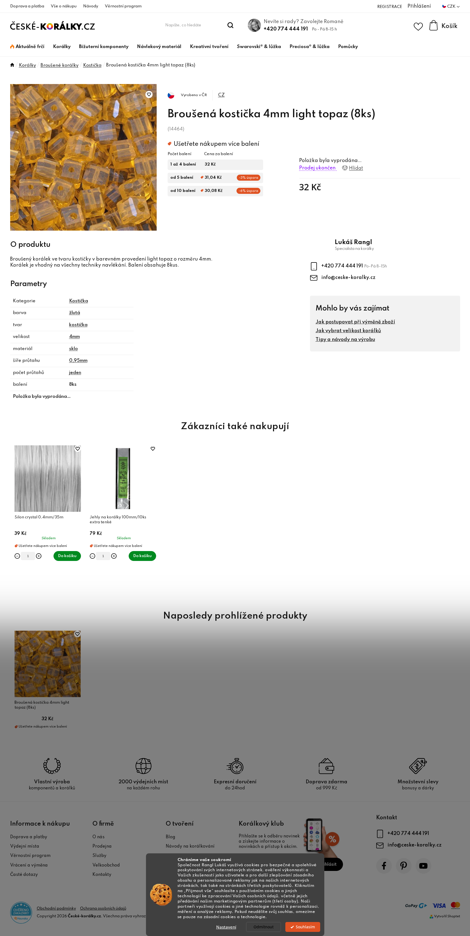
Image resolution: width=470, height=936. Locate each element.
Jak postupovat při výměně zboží (355, 322)
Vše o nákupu (64, 6)
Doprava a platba (27, 6)
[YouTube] (423, 866)
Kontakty (101, 875)
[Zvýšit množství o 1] (38, 556)
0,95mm (78, 360)
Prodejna (102, 846)
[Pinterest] (404, 866)
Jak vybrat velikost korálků (348, 330)
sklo (73, 349)
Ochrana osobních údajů (103, 908)
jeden (75, 372)
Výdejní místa (24, 846)
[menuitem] (27, 47)
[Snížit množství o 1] (17, 556)
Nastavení (226, 927)
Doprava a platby (28, 837)
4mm (74, 336)
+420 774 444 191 (286, 29)
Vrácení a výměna (29, 865)
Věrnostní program (123, 6)
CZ (221, 95)
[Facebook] (384, 866)
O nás (98, 837)
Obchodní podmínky (56, 908)
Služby (99, 856)
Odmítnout (264, 926)
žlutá (74, 313)
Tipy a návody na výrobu (345, 339)
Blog (170, 837)
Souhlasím (305, 926)
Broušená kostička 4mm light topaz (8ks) (42, 705)
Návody (90, 6)
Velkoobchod (106, 865)
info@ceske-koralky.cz (348, 277)
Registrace (389, 7)
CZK (451, 7)
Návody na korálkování (190, 846)
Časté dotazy (24, 875)
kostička (78, 325)
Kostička (78, 301)
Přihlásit (328, 864)
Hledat (230, 25)
